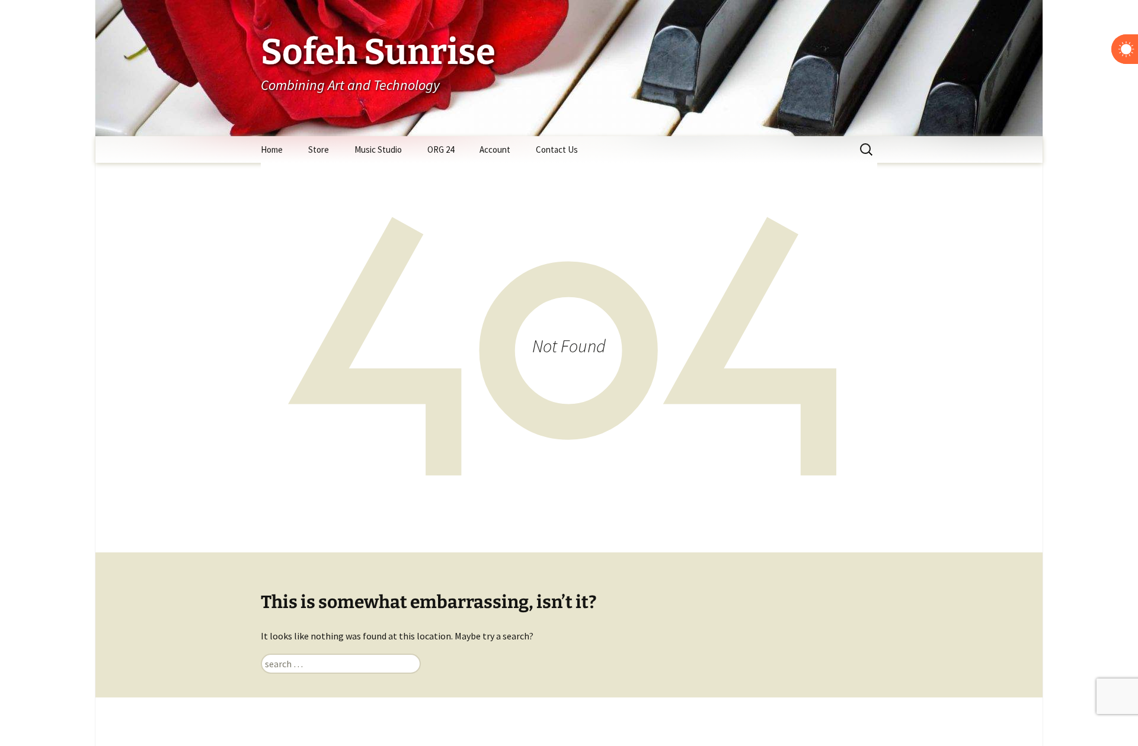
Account (495, 149)
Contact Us (557, 149)
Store (318, 149)
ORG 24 (440, 149)
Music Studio (378, 149)
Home (272, 149)
